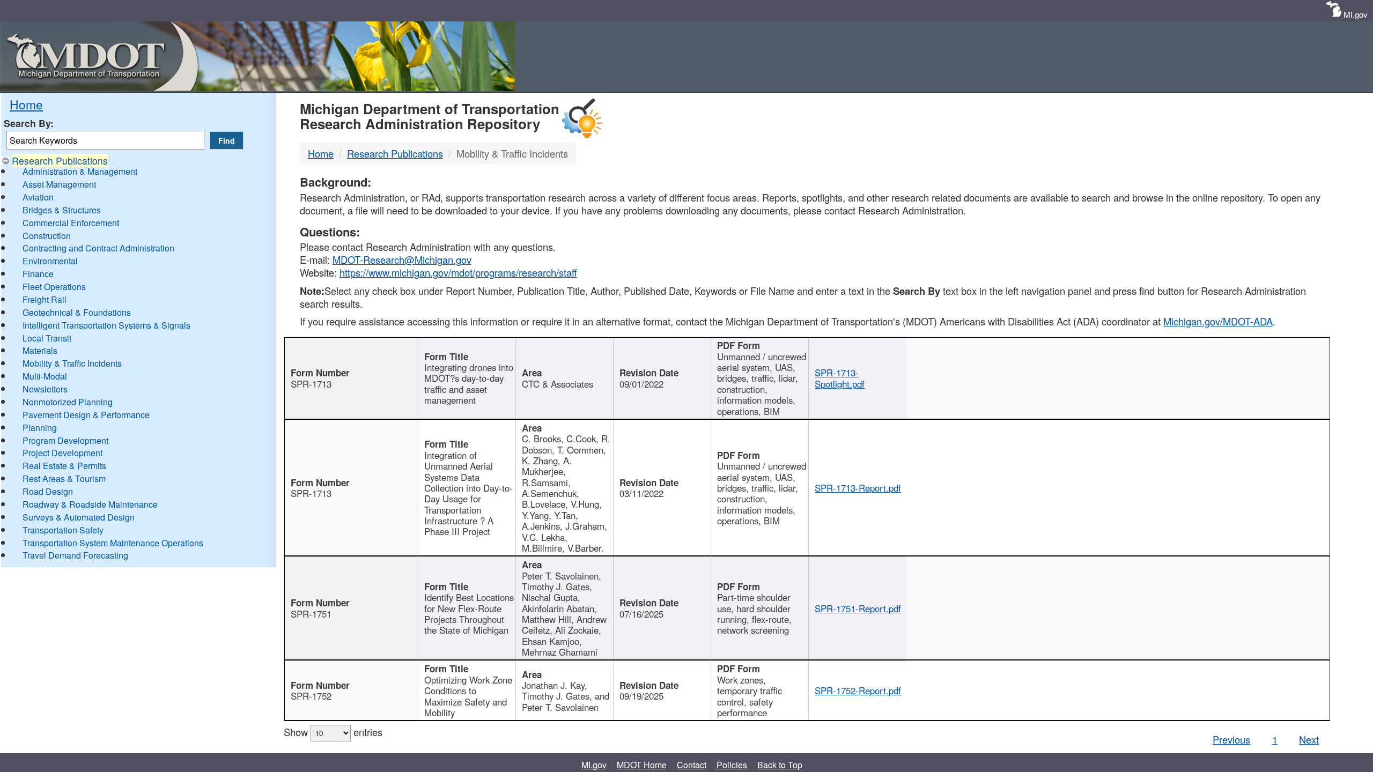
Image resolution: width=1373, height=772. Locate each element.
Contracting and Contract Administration (98, 248)
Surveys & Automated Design (79, 517)
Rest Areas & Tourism (64, 478)
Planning (40, 427)
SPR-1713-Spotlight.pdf (840, 378)
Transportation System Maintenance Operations (113, 543)
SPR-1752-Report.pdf (858, 690)
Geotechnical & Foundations (77, 312)
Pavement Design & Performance (86, 415)
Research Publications (60, 160)
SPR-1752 (311, 695)
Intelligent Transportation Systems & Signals (106, 325)
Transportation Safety (63, 530)
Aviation (38, 197)
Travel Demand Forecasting (75, 555)
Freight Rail (45, 299)
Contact (691, 765)
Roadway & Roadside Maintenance (90, 504)
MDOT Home (642, 765)
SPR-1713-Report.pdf (858, 487)
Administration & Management (80, 171)
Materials (40, 350)
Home (26, 104)
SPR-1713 (311, 383)
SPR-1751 (311, 613)
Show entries (333, 732)
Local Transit (47, 338)
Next (1309, 739)
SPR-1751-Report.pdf (858, 608)
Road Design (48, 491)
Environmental (50, 261)
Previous (1231, 739)
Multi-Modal (45, 376)
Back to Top (779, 765)
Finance (38, 274)
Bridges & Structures (62, 210)
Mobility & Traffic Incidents (72, 363)
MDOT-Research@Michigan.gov (402, 259)
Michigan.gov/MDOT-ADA (1218, 321)
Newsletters (45, 389)
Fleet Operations (54, 286)
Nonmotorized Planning (68, 402)
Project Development (62, 453)
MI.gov (1356, 14)
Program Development (65, 440)
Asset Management (59, 184)
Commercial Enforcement (71, 223)
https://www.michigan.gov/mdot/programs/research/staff (458, 272)
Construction (47, 235)
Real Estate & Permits (64, 465)
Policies (732, 765)
